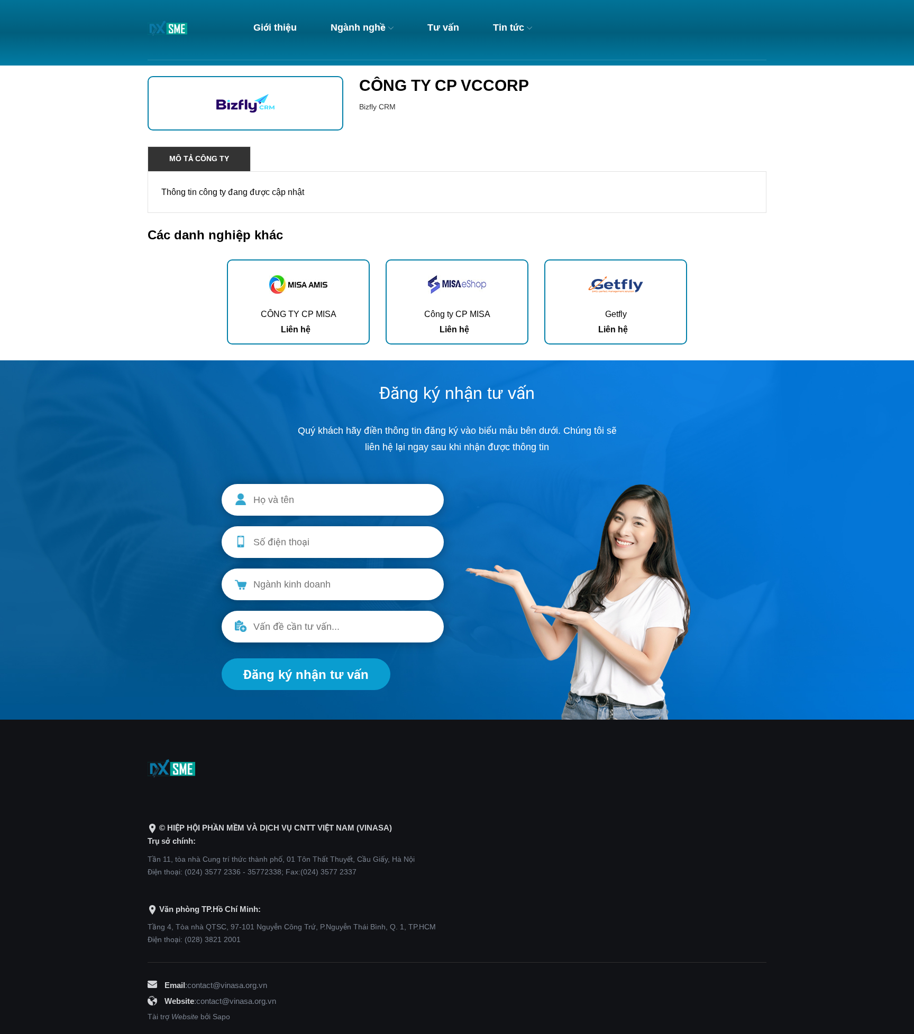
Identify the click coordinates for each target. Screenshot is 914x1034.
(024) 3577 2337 (328, 872)
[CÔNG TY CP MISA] (298, 282)
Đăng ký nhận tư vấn (306, 674)
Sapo (221, 1016)
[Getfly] (615, 282)
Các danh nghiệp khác (215, 235)
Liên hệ (295, 329)
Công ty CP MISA (457, 314)
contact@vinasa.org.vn (227, 985)
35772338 (264, 872)
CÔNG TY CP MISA (298, 314)
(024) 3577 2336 (213, 872)
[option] (298, 301)
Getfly (616, 314)
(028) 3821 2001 (213, 939)
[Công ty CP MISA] (457, 282)
